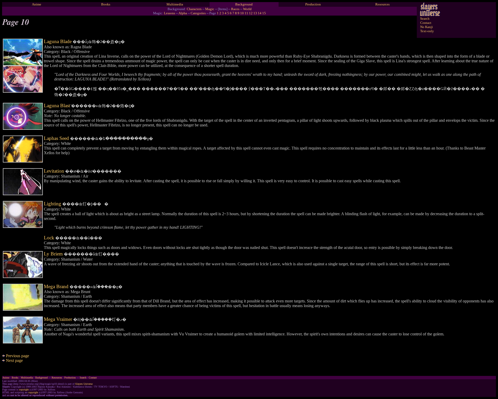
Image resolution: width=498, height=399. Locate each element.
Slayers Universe (84, 383)
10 (242, 13)
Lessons (169, 13)
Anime (36, 4)
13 (255, 13)
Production (313, 4)
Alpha (182, 13)
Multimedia (175, 4)
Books (105, 4)
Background (244, 4)
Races (235, 9)
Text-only (427, 31)
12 (251, 13)
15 (264, 13)
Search (425, 19)
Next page (14, 360)
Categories (198, 13)
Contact (425, 23)
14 (259, 13)
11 (246, 13)
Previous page (17, 356)
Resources (382, 4)
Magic (209, 9)
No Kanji (426, 27)
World (247, 9)
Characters (194, 9)
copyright (24, 389)
